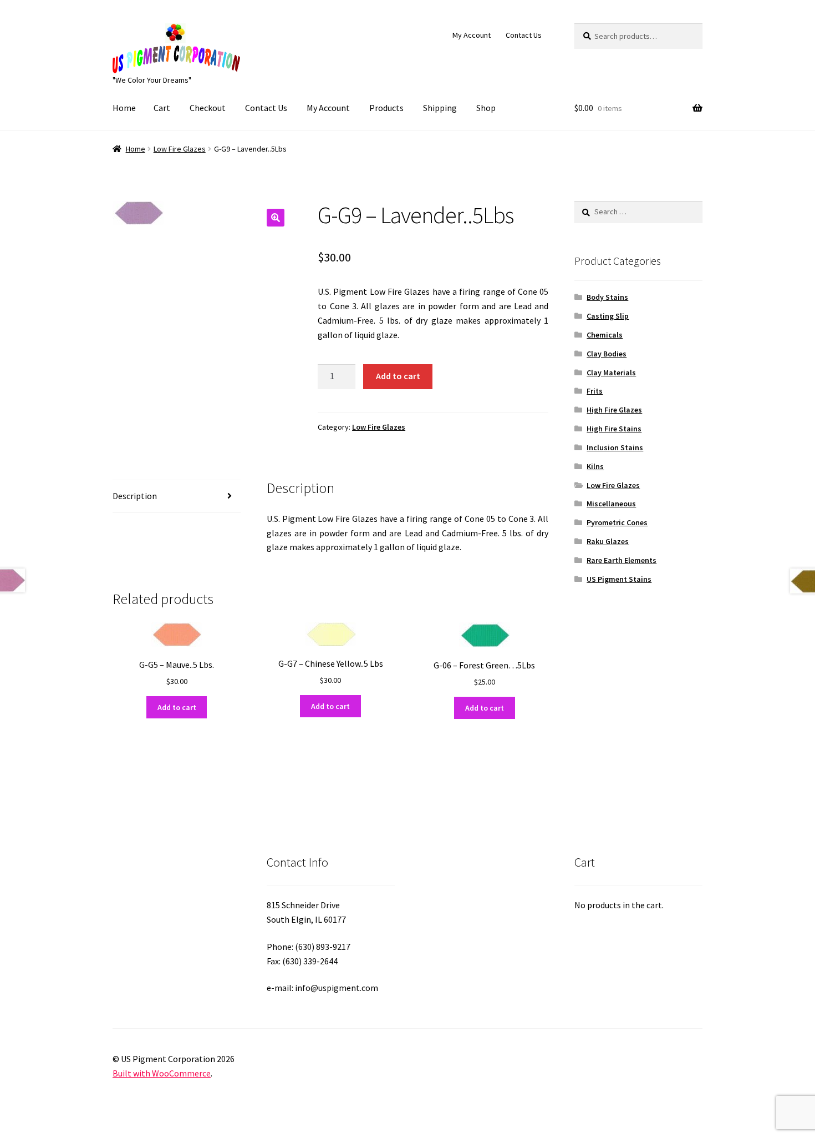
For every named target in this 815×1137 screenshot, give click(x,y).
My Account (471, 35)
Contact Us (524, 35)
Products (386, 107)
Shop (486, 107)
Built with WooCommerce (162, 1073)
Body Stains (607, 297)
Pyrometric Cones (617, 522)
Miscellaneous (611, 504)
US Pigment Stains (619, 579)
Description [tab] (135, 495)
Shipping (440, 107)
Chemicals (605, 335)
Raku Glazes (608, 541)
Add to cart (398, 375)
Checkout (208, 107)
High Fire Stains (614, 429)
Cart (162, 107)
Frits (595, 391)
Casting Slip (608, 316)
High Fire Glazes (614, 410)
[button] (275, 218)
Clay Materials (611, 373)
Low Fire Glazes (180, 149)
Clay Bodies (606, 354)
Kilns (595, 466)
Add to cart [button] (176, 707)
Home (124, 107)
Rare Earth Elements (621, 560)
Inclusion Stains (615, 447)
